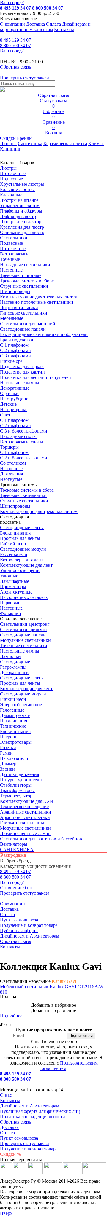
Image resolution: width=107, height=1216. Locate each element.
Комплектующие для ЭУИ (27, 801)
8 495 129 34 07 (15, 7)
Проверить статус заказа (24, 1143)
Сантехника (30, 143)
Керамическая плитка (65, 143)
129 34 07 (15, 40)
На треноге (11, 468)
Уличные (9, 575)
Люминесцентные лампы (25, 833)
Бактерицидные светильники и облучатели (44, 334)
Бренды (24, 138)
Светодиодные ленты (22, 527)
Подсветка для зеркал (22, 366)
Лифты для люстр (18, 216)
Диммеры (10, 763)
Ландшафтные (14, 581)
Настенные (11, 269)
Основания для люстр (22, 232)
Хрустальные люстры (22, 184)
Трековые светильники (23, 495)
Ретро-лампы (13, 667)
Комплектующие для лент (26, 565)
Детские (8, 404)
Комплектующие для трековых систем (39, 296)
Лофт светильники (19, 307)
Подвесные (11, 178)
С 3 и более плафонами (23, 430)
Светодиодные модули (23, 549)
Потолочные (13, 173)
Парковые (10, 602)
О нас (6, 1095)
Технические (13, 726)
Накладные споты (18, 436)
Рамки (6, 752)
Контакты (64, 29)
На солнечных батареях (24, 597)
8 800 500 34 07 (47, 7)
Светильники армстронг (25, 624)
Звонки (7, 769)
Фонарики (10, 613)
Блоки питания (15, 532)
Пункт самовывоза (19, 919)
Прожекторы (13, 586)
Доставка (35, 24)
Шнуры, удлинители (21, 779)
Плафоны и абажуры (21, 210)
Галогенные (12, 709)
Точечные (10, 259)
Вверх (6, 1213)
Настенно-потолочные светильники (36, 302)
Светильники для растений (27, 323)
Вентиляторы (13, 844)
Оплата (53, 24)
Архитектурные (16, 591)
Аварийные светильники (25, 811)
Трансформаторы (17, 790)
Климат (96, 143)
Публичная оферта (19, 930)
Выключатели (14, 758)
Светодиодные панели (23, 329)
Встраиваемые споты (21, 441)
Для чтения (11, 473)
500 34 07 (15, 45)
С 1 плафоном (14, 345)
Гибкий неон (13, 543)
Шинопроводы (15, 291)
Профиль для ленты (20, 538)
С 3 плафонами (15, 355)
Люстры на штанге (19, 200)
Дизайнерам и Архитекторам (29, 935)
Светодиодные (15, 661)
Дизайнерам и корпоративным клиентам (45, 26)
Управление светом (20, 205)
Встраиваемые (14, 253)
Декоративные (14, 388)
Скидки (8, 138)
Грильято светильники (23, 822)
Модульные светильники (25, 640)
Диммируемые (15, 715)
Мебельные (11, 318)
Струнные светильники (24, 286)
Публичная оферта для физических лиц (40, 1111)
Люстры (8, 143)
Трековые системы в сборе (27, 280)
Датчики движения (19, 774)
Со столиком (13, 463)
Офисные (9, 393)
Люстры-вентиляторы (22, 221)
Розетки (8, 747)
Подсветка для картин (22, 371)
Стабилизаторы (16, 785)
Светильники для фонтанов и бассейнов (41, 838)
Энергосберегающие (21, 704)
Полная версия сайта (21, 1159)
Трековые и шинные (20, 275)
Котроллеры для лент (21, 559)
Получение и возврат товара (29, 925)
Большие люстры (17, 189)
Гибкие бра (11, 361)
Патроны (9, 736)
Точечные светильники (23, 645)
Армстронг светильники (25, 817)
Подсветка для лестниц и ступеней (35, 377)
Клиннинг (10, 148)
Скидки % (10, 1154)
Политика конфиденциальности (32, 1116)
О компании (12, 24)
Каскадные (11, 194)
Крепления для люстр (22, 227)
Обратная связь (15, 941)
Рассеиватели (13, 554)
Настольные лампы (19, 650)
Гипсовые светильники (23, 312)
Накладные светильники (25, 264)
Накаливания (13, 720)
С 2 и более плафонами (23, 457)
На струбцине (14, 398)
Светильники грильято (23, 629)
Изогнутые (11, 479)
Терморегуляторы (18, 795)
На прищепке (13, 409)
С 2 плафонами (15, 350)
